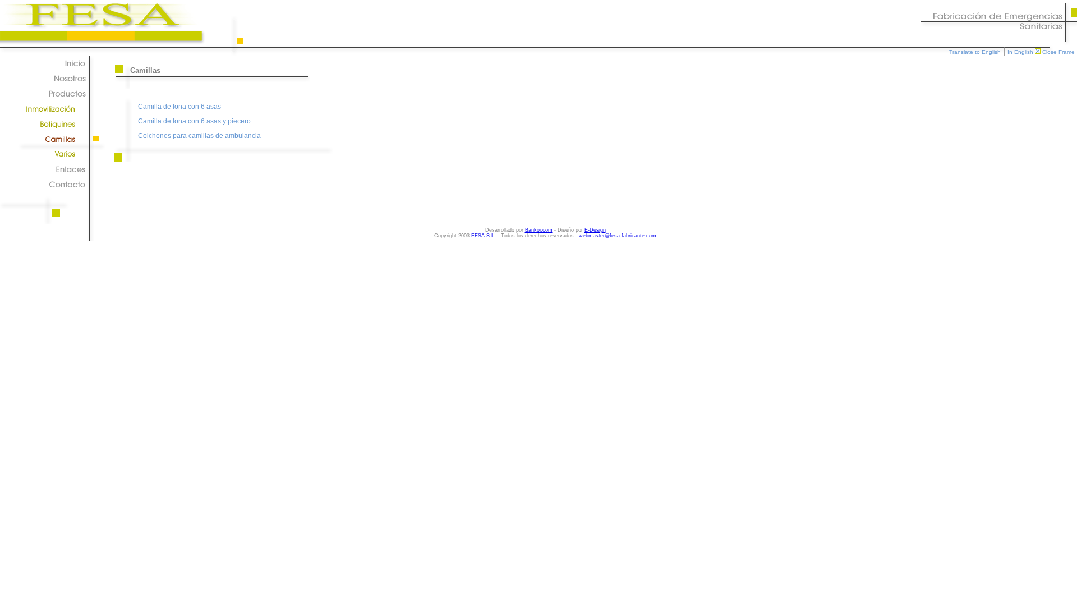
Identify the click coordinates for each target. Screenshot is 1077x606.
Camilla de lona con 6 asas (179, 107)
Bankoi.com (539, 230)
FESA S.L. (483, 235)
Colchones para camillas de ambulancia (199, 136)
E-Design (595, 230)
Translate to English (975, 52)
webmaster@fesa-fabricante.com (617, 235)
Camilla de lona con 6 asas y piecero (194, 121)
